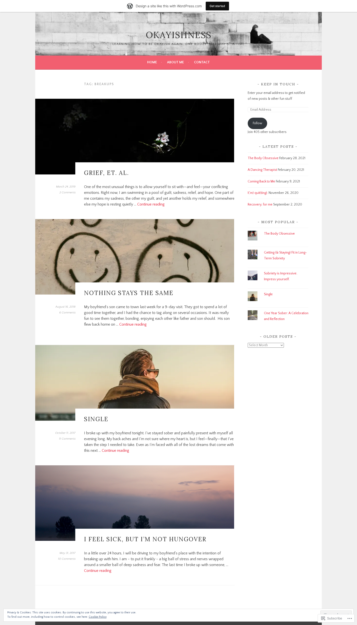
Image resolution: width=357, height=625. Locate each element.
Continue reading (151, 204)
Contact (202, 62)
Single (96, 419)
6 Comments (67, 312)
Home (152, 62)
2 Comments (68, 192)
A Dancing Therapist (262, 170)
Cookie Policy (98, 616)
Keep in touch (278, 84)
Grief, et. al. (106, 173)
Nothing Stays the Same (128, 293)
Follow (257, 123)
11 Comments (67, 438)
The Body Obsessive (263, 158)
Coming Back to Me (261, 181)
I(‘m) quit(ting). (258, 193)
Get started (217, 6)
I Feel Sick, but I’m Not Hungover (145, 539)
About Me (175, 62)
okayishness (179, 35)
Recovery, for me (260, 204)
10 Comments (67, 558)
